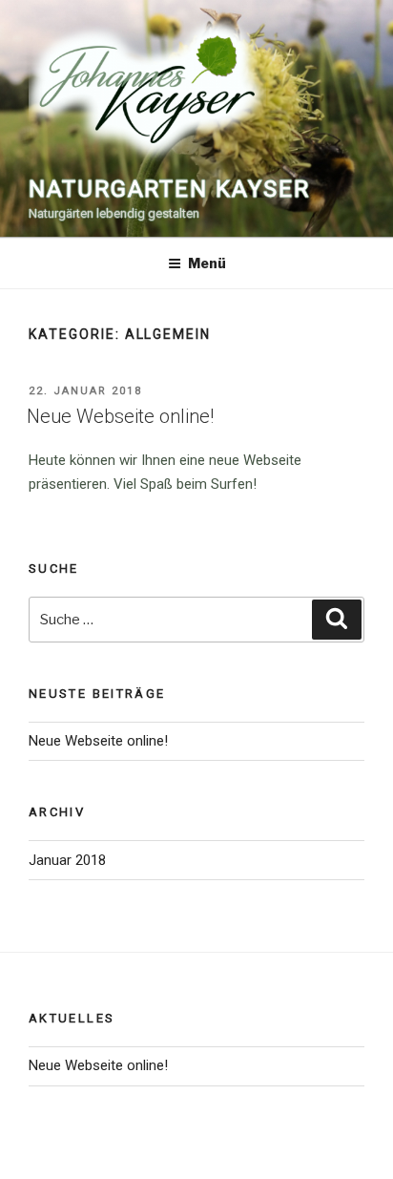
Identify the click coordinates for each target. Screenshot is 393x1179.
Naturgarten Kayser (169, 189)
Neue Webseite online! (120, 416)
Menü (207, 263)
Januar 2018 (67, 860)
